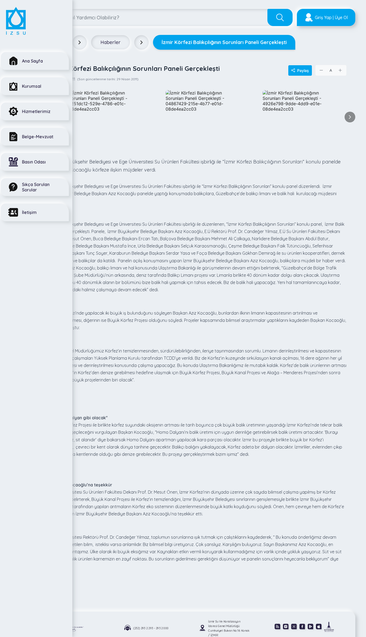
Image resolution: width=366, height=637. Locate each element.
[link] (329, 626)
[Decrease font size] (321, 70)
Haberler (110, 42)
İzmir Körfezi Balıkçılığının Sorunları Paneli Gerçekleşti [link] (224, 42)
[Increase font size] (340, 70)
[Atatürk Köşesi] (74, 628)
